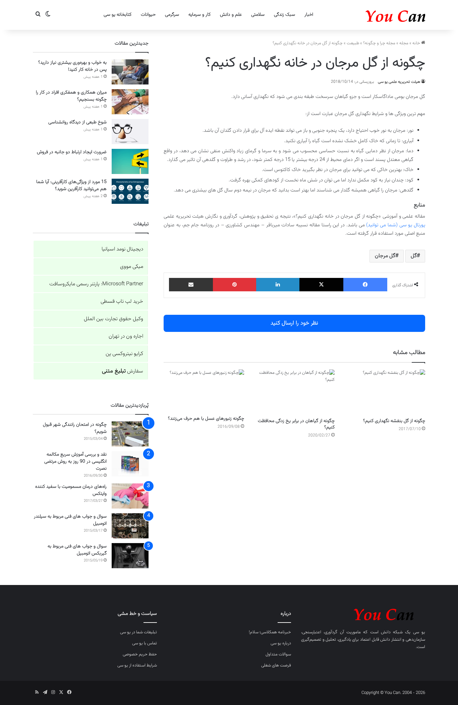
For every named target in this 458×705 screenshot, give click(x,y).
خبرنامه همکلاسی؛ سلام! (270, 632)
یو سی (419, 632)
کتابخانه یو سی (117, 14)
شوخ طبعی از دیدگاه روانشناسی (77, 122)
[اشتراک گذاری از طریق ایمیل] (191, 284)
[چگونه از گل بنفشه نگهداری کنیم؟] (385, 392)
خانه (416, 43)
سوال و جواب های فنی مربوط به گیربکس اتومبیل (77, 550)
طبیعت (353, 43)
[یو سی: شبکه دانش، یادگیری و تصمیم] (375, 15)
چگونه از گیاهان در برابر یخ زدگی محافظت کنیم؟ (296, 424)
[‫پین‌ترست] (234, 284)
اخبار (308, 14)
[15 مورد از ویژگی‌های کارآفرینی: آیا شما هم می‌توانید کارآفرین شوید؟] (130, 191)
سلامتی (258, 14)
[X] (321, 284)
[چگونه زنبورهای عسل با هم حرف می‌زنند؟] (204, 390)
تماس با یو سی (144, 643)
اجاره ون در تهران (126, 336)
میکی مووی (131, 266)
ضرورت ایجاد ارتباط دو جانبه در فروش (72, 152)
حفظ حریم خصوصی (140, 654)
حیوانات (148, 14)
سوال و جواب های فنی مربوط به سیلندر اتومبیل (70, 520)
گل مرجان (385, 256)
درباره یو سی (281, 643)
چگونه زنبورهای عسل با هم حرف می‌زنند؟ (206, 418)
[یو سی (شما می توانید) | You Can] (363, 613)
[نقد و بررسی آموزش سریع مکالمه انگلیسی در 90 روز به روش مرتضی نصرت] (130, 463)
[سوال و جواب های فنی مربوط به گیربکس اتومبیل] (130, 555)
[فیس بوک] (365, 284)
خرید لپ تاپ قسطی (122, 301)
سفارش (122, 371)
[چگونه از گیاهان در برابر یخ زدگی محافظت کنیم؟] (294, 392)
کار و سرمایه (199, 14)
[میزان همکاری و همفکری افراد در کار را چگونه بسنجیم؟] (130, 101)
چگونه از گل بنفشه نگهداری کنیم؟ (394, 421)
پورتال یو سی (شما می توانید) (395, 225)
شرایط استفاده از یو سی (137, 665)
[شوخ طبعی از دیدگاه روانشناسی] (130, 131)
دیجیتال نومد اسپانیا (122, 249)
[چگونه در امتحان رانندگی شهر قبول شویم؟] (130, 434)
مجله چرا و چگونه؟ (379, 43)
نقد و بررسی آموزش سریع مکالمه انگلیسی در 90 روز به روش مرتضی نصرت (75, 461)
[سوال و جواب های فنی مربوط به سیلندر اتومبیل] (130, 525)
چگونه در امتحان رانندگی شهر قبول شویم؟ (75, 428)
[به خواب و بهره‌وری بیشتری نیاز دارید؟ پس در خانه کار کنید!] (130, 71)
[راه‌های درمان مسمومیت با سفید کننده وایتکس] (130, 496)
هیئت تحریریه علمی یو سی (399, 82)
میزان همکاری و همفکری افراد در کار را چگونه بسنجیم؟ (71, 96)
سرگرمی (172, 14)
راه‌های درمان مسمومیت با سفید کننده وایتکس (71, 490)
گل (414, 256)
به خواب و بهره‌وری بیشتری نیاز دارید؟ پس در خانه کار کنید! (72, 66)
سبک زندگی (284, 14)
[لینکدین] (277, 284)
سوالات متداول (278, 654)
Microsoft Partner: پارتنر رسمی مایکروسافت (96, 284)
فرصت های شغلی (276, 665)
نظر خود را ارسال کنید (294, 323)
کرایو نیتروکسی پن (124, 353)
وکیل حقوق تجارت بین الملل (113, 318)
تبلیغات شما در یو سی (138, 632)
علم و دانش (231, 14)
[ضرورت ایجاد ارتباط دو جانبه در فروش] (130, 161)
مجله (403, 43)
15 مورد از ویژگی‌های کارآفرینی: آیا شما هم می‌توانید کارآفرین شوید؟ (71, 185)
